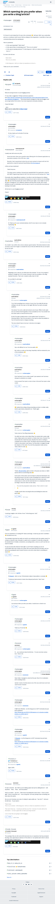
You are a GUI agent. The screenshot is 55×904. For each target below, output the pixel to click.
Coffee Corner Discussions (36, 5)
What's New (23, 109)
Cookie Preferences (13, 900)
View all (9, 877)
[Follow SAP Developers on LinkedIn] (31, 884)
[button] (50, 24)
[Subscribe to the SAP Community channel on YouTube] (28, 884)
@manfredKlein (22, 471)
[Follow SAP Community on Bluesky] (26, 884)
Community (12, 2)
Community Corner (26, 5)
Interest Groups (18, 5)
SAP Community (6, 5)
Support (41, 896)
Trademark (13, 896)
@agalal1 (11, 576)
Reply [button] (48, 72)
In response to (16, 130)
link (28, 158)
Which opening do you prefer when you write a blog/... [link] (15, 6)
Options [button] (46, 13)
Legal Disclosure (41, 892)
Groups (12, 5)
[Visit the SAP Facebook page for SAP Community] (23, 884)
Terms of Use (41, 888)
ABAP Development (8, 29)
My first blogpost (35, 163)
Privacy (13, 888)
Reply (47, 117)
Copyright (13, 892)
